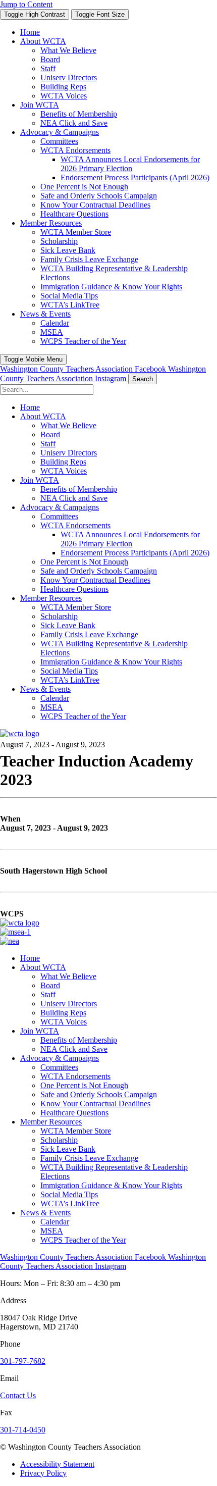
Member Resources (51, 1121)
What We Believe (68, 976)
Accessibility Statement (57, 1464)
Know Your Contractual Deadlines (95, 1103)
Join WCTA (39, 1031)
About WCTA (43, 967)
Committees (59, 1067)
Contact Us (18, 1395)
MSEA (51, 1230)
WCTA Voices (63, 1021)
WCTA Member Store (75, 1130)
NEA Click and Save (73, 1049)
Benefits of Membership (78, 1040)
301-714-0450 (22, 1429)
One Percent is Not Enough (84, 1085)
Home (30, 958)
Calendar (54, 1221)
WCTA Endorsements (75, 1076)
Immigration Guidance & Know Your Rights (111, 1185)
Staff (48, 994)
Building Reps (63, 1012)
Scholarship (59, 1140)
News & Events (45, 1212)
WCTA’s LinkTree (69, 1203)
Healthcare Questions (74, 1112)
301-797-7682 (22, 1361)
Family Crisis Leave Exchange (89, 1158)
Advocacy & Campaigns (59, 1058)
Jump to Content (26, 4)
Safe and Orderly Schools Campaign (98, 1094)
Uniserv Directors (68, 1003)
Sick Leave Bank (67, 1149)
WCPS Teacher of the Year (83, 1240)
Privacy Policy (43, 1473)
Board (50, 985)
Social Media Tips (69, 1194)
